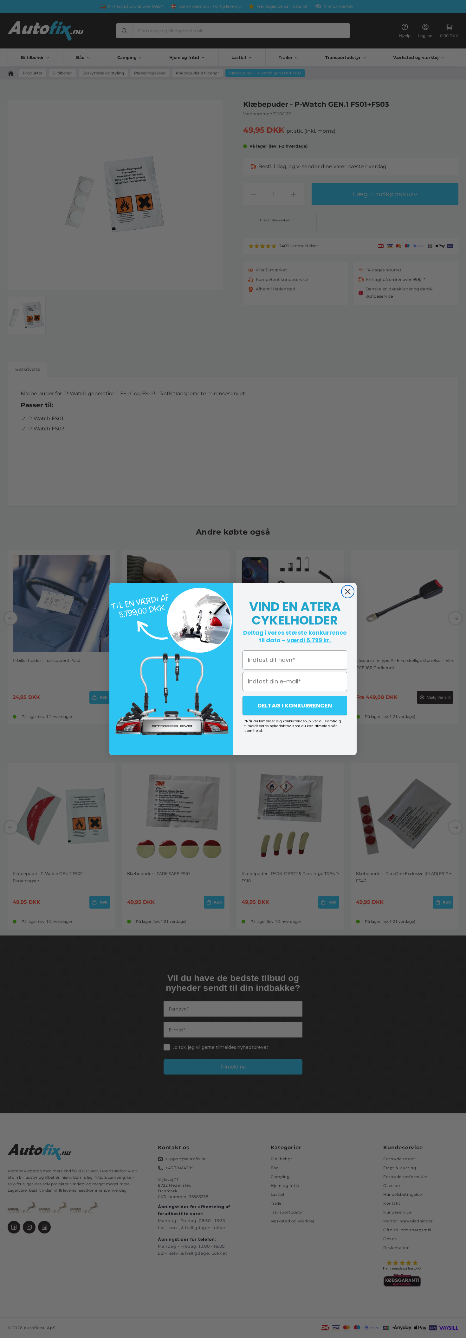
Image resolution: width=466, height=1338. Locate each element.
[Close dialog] (347, 591)
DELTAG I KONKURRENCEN (295, 705)
